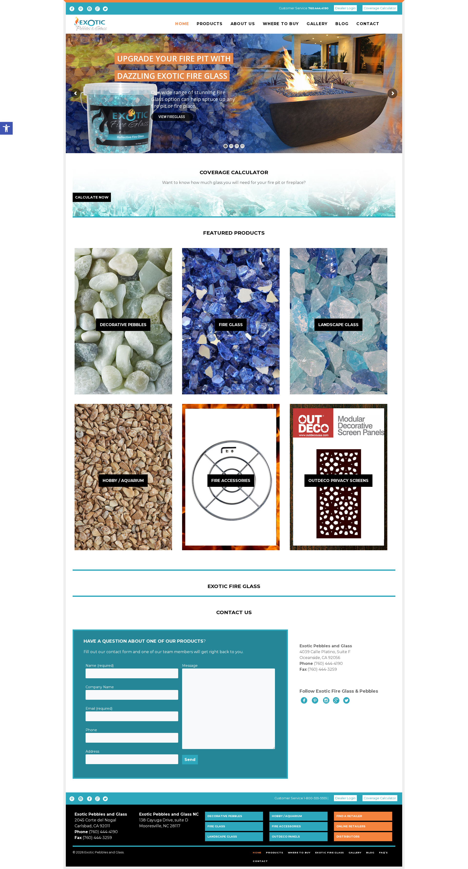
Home (182, 23)
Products (210, 23)
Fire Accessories (286, 826)
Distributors (348, 836)
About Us (243, 23)
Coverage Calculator (380, 8)
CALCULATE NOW (91, 197)
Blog (342, 23)
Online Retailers (350, 826)
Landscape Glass (222, 836)
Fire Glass (216, 826)
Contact (367, 23)
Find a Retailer (349, 816)
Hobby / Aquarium (287, 816)
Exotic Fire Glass (329, 852)
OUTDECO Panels (286, 836)
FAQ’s (383, 852)
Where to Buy (281, 23)
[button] (6, 128)
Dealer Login (345, 8)
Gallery (317, 23)
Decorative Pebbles (224, 816)
